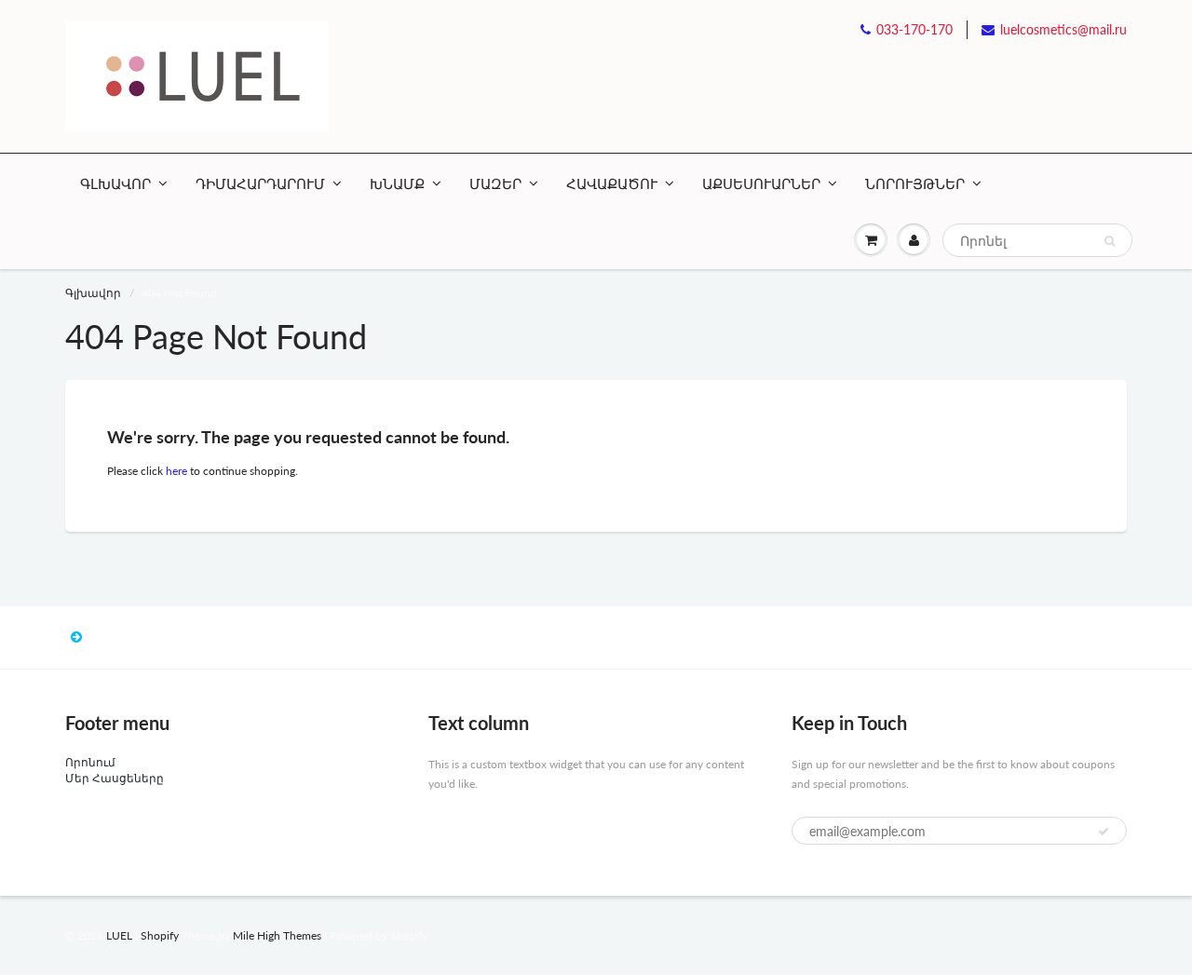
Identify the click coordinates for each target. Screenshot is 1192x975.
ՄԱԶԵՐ (495, 183)
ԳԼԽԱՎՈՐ (115, 183)
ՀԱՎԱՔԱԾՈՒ (611, 183)
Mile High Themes (277, 935)
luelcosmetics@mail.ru (1063, 29)
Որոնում (90, 762)
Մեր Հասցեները (114, 778)
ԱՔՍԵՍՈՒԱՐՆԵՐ (761, 183)
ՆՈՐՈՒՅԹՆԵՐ (915, 183)
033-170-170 (914, 29)
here (176, 471)
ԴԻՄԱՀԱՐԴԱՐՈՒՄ (260, 183)
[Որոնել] (1110, 241)
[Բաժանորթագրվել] (1103, 831)
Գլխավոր (93, 293)
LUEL (119, 935)
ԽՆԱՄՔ (397, 183)
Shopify (160, 935)
